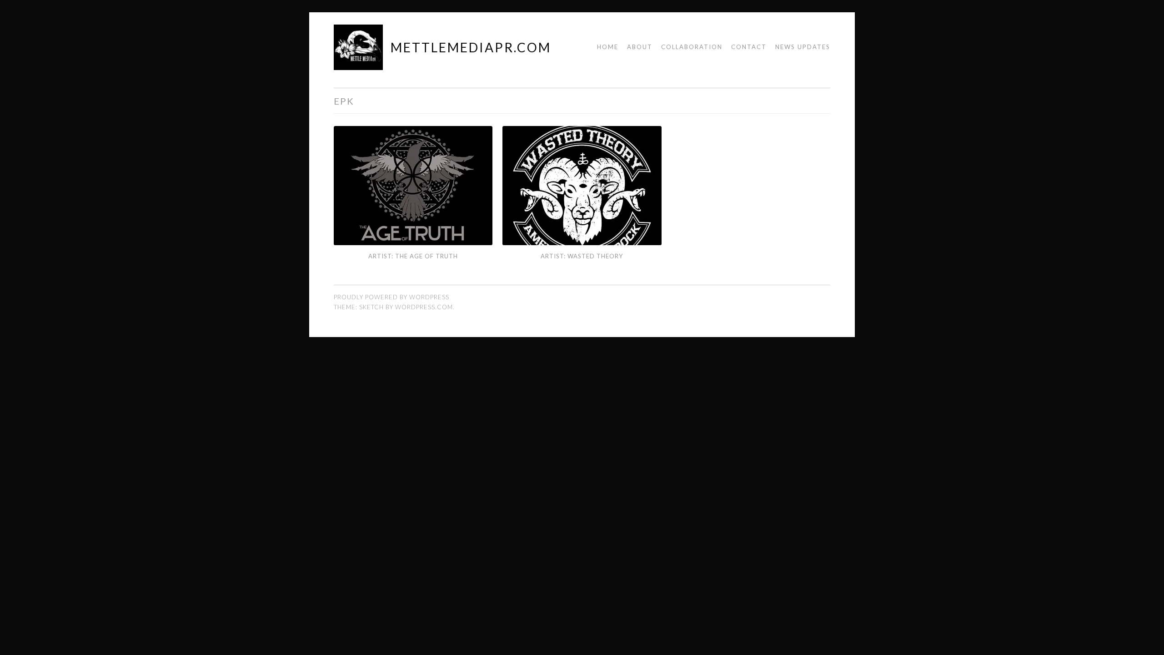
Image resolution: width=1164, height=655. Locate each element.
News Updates (802, 46)
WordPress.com (424, 307)
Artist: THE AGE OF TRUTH (413, 256)
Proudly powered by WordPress (391, 297)
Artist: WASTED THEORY (582, 256)
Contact (749, 46)
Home (607, 46)
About (639, 46)
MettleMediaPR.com (471, 47)
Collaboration (691, 46)
